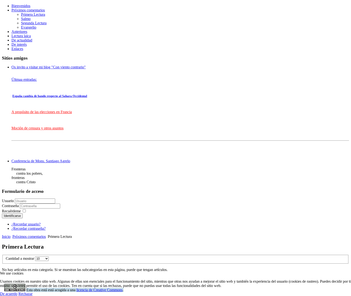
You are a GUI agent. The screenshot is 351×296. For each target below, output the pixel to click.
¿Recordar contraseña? (28, 228)
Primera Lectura (33, 14)
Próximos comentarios (28, 10)
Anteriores (19, 32)
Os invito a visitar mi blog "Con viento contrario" (48, 67)
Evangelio (28, 27)
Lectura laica (21, 36)
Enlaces (17, 49)
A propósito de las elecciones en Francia (41, 112)
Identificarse (12, 216)
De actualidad (21, 40)
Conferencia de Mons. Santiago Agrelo (40, 161)
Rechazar (25, 294)
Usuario (8, 201)
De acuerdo (8, 294)
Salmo (26, 19)
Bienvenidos (20, 6)
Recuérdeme (11, 211)
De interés (19, 44)
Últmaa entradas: (24, 79)
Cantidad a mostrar (20, 258)
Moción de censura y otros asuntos (37, 128)
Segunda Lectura (34, 23)
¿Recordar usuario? (26, 224)
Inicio (6, 237)
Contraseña (11, 206)
